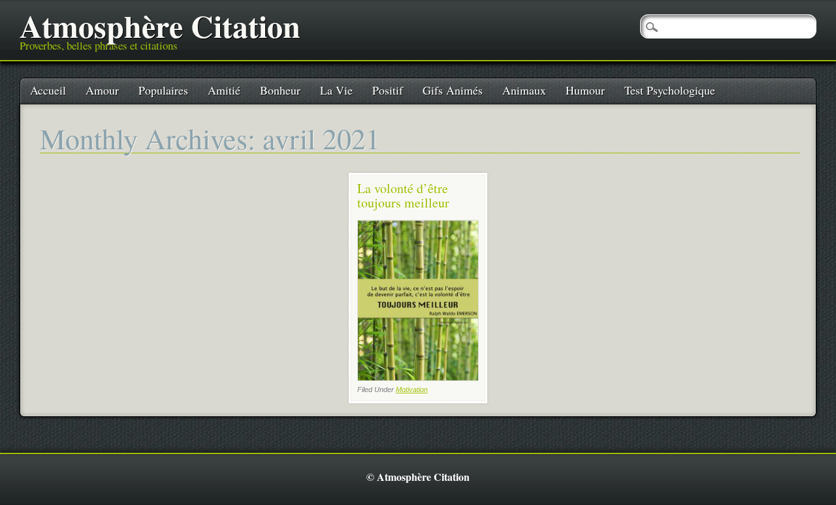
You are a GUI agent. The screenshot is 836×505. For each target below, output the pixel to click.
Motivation (412, 389)
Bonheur (280, 90)
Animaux (524, 90)
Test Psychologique (669, 90)
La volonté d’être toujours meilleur (403, 195)
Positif (387, 90)
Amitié (224, 90)
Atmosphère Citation (160, 25)
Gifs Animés (453, 90)
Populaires (163, 90)
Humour (585, 90)
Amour (102, 90)
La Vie (336, 90)
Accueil (48, 90)
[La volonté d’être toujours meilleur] (418, 377)
